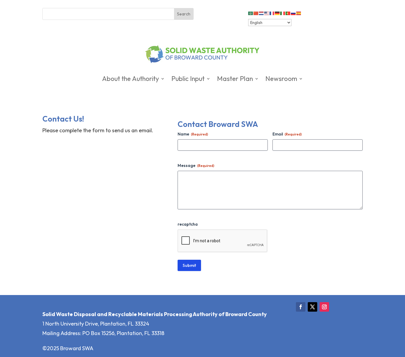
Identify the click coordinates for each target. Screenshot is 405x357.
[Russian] (293, 12)
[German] (277, 12)
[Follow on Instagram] (324, 307)
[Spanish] (299, 12)
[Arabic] (250, 12)
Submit (189, 265)
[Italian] (283, 12)
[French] (272, 12)
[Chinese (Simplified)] (256, 12)
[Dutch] (261, 12)
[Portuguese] (288, 12)
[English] (267, 12)
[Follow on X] (312, 307)
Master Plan (235, 79)
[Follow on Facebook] (300, 307)
